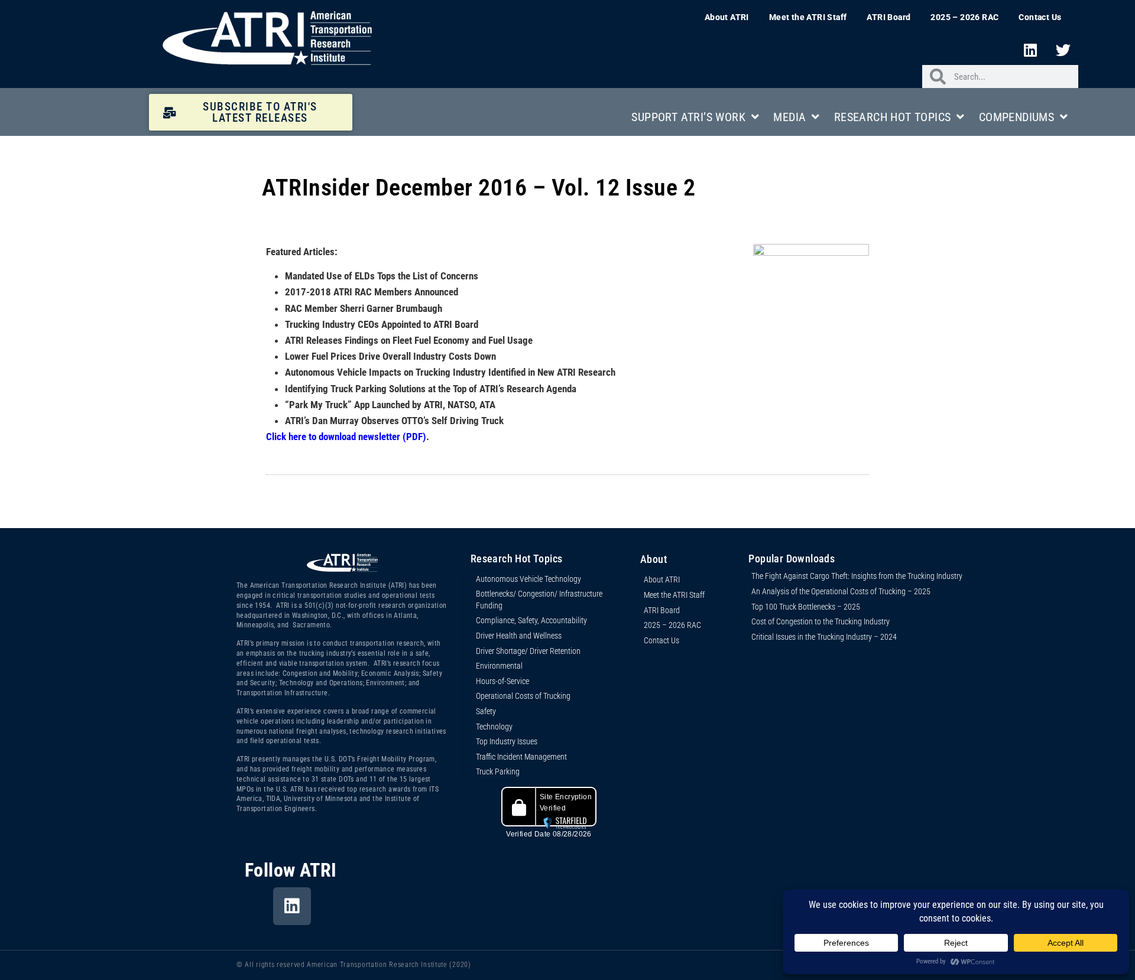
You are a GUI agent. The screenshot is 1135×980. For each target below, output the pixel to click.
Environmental (499, 665)
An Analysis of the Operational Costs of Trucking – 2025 (840, 591)
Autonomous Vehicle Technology (528, 579)
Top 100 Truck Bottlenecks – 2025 (805, 606)
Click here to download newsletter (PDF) (346, 436)
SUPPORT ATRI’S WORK (688, 117)
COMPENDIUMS (1016, 117)
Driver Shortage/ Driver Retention (528, 651)
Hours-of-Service (502, 681)
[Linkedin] (1030, 49)
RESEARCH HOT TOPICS (892, 117)
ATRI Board (888, 17)
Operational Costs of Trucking (523, 696)
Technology (494, 726)
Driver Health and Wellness (519, 635)
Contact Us (1040, 17)
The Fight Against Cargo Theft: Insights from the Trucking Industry (856, 576)
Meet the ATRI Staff (808, 17)
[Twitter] (1063, 49)
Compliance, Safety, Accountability (531, 620)
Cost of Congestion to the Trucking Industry (820, 621)
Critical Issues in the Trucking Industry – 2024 (824, 637)
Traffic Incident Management (521, 756)
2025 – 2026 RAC (964, 17)
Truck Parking (498, 771)
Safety (486, 711)
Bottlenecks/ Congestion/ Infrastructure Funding (539, 599)
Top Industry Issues (506, 741)
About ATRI (727, 17)
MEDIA (789, 117)
